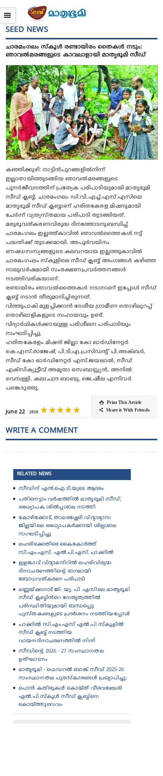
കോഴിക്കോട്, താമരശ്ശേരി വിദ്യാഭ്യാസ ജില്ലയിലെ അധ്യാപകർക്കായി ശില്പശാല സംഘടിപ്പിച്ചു (67, 526)
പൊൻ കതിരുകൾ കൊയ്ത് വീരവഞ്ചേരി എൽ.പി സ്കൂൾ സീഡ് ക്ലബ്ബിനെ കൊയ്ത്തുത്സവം (70, 696)
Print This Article (120, 402)
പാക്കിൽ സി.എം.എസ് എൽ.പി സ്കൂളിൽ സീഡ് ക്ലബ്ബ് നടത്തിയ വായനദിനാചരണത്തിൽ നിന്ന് (71, 633)
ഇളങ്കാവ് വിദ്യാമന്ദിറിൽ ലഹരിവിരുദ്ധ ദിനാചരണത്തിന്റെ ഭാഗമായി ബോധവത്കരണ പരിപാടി (65, 571)
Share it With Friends (124, 410)
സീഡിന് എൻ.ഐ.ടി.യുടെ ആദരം (61, 489)
